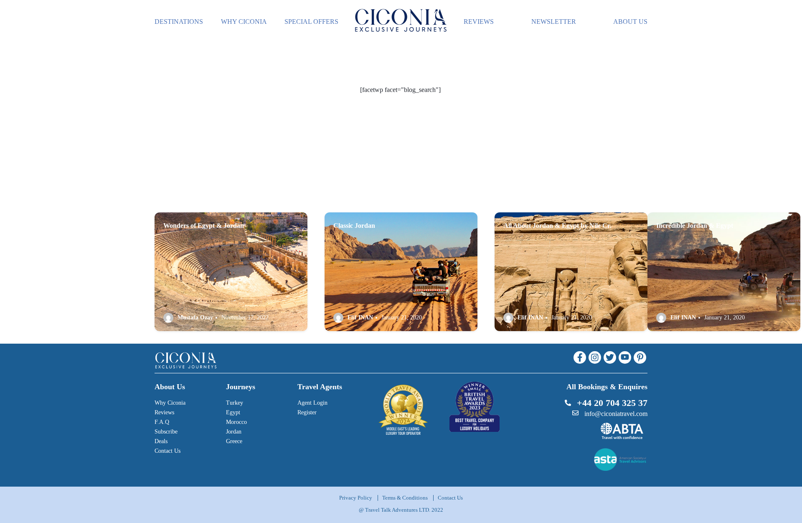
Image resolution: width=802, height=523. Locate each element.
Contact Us (167, 451)
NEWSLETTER (553, 21)
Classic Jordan (354, 225)
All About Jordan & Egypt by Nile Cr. (557, 225)
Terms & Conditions (405, 498)
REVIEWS (479, 21)
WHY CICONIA (244, 21)
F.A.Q (162, 422)
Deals (161, 441)
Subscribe (166, 432)
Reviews (164, 412)
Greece (234, 441)
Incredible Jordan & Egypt (694, 225)
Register (307, 412)
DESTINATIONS (179, 21)
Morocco (236, 422)
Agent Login (312, 403)
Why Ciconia (170, 403)
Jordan (233, 432)
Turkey (234, 403)
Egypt (233, 412)
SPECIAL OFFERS (311, 21)
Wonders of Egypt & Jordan (203, 225)
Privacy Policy (355, 498)
